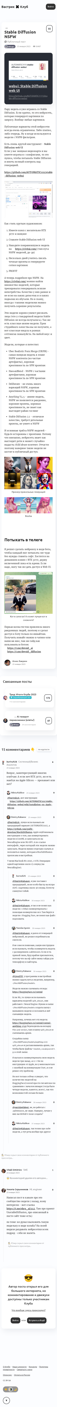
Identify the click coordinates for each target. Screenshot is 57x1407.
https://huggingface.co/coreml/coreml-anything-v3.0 (31, 1025)
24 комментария (29, 725)
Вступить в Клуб (37, 1320)
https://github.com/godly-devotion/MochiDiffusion (20, 831)
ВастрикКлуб (14, 7)
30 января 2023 (38, 900)
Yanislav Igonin (23, 928)
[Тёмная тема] (15, 1389)
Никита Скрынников (18, 1189)
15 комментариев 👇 (18, 749)
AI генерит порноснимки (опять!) (22, 718)
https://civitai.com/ (26, 249)
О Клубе (6, 1367)
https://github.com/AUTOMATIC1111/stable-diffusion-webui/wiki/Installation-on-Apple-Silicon (30, 804)
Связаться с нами (24, 1369)
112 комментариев (17, 702)
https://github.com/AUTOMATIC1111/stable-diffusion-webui (28, 174)
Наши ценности (19, 1367)
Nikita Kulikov (17, 792)
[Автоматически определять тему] (10, 1389)
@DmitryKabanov (21, 881)
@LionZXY (17, 976)
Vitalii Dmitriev (15, 1170)
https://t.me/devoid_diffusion (24, 651)
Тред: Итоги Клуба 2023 (23, 694)
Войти (51, 6)
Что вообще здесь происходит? (28, 1310)
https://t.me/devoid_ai (20, 648)
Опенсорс (7, 1375)
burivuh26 (12, 761)
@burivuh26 (13, 798)
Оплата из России (22, 1375)
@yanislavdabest (20, 1107)
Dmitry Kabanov (18, 817)
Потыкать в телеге (23, 539)
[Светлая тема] (6, 1389)
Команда (33, 1367)
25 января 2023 (13, 768)
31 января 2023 (38, 1123)
